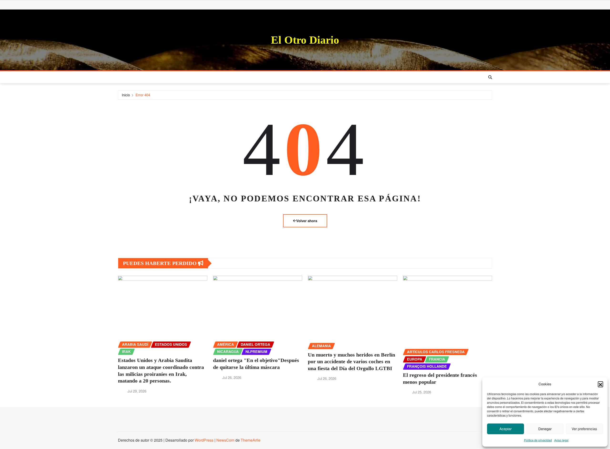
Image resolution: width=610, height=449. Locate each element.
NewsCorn (225, 440)
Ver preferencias (584, 428)
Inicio (126, 94)
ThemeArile (250, 440)
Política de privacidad (538, 440)
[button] (600, 384)
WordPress (204, 440)
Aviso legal (561, 440)
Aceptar (505, 428)
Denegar (545, 428)
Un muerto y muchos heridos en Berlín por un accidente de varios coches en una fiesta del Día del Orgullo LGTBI (351, 361)
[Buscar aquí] (490, 77)
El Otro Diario (305, 40)
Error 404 (143, 94)
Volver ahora (306, 220)
